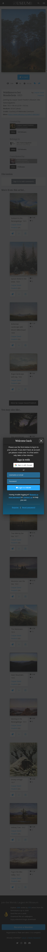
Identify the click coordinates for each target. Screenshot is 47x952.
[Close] (41, 440)
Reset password (28, 507)
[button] (23, 465)
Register (15, 507)
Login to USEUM (24, 488)
